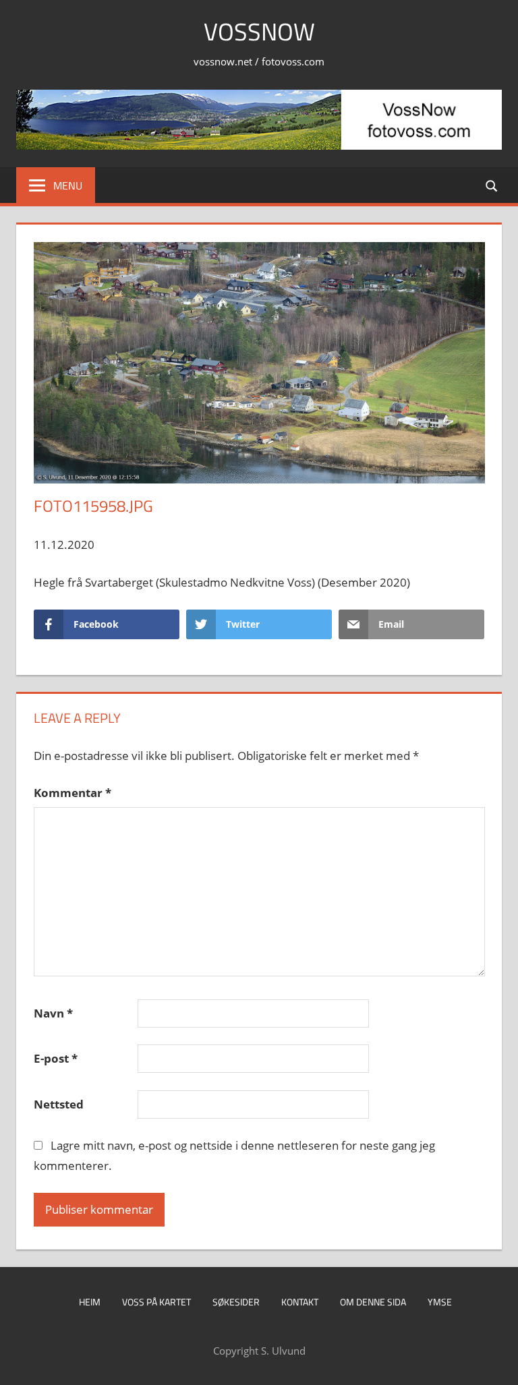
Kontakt (299, 1302)
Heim (89, 1302)
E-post (56, 1058)
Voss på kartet (156, 1302)
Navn (53, 1013)
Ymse (440, 1302)
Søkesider (236, 1302)
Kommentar (72, 792)
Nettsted (59, 1104)
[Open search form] (492, 185)
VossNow (259, 31)
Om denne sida (373, 1302)
